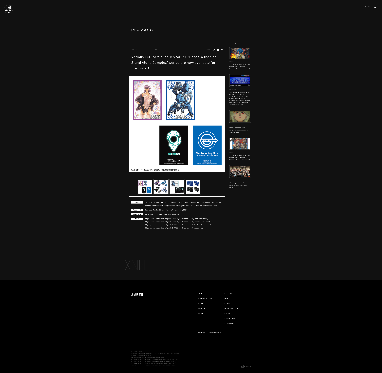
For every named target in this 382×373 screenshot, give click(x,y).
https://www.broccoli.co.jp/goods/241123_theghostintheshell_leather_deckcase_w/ (178, 225)
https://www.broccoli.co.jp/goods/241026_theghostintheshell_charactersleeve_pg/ (177, 219)
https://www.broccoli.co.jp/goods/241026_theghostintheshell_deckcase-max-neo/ (177, 222)
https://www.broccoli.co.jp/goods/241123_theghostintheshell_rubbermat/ (174, 228)
